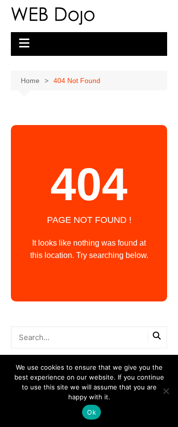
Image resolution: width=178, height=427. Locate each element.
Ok (91, 412)
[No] (166, 391)
